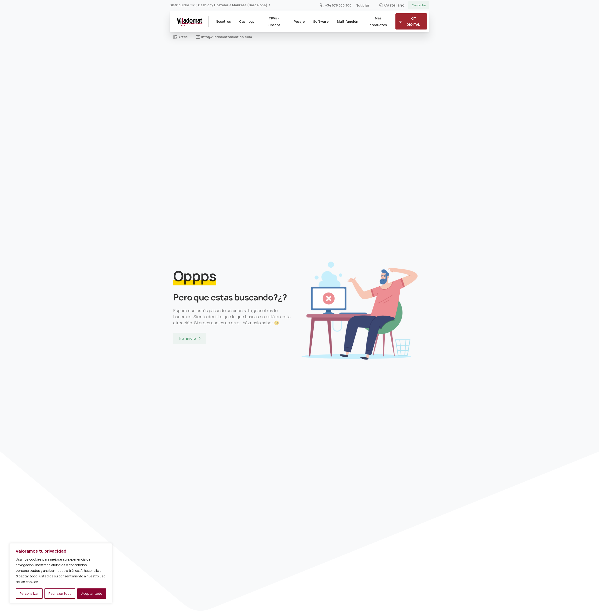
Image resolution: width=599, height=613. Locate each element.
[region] (60, 573)
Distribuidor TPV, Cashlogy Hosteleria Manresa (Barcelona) (218, 5)
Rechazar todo (60, 593)
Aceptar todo (91, 593)
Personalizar (29, 593)
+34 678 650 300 (338, 5)
